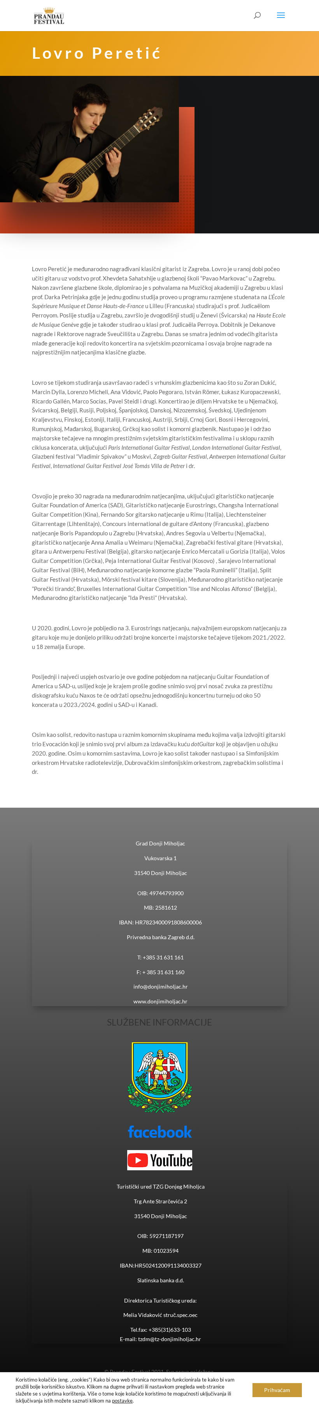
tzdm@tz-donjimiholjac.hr (169, 1339)
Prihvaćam (277, 1390)
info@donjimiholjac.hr (160, 986)
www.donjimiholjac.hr (160, 1001)
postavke (122, 1400)
